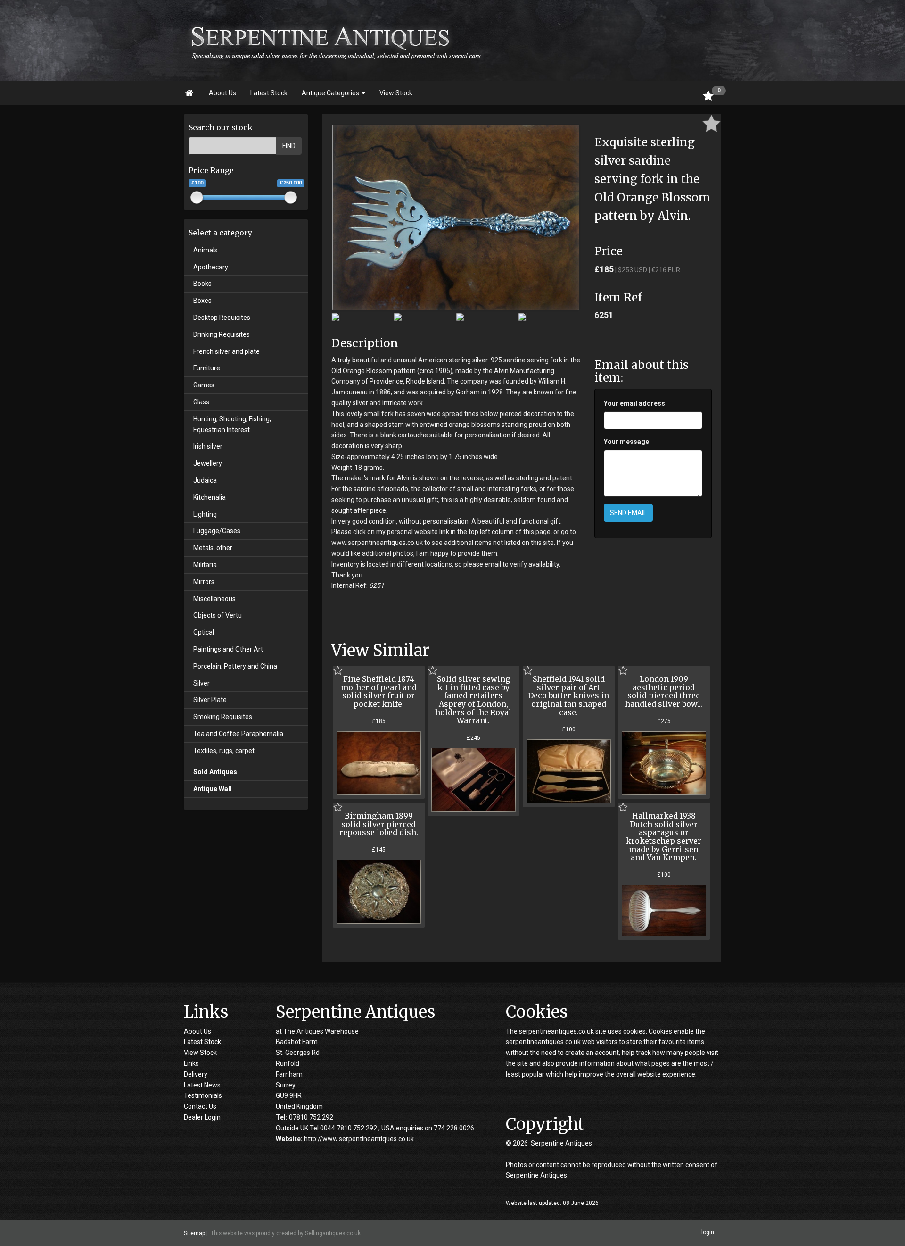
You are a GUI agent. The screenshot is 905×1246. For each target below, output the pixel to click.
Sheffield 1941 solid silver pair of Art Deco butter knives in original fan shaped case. (568, 695)
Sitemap (194, 1233)
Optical (203, 632)
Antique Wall (212, 789)
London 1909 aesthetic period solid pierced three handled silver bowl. (663, 691)
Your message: (627, 441)
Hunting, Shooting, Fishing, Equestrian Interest (232, 424)
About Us (222, 93)
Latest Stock (269, 93)
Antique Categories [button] (331, 93)
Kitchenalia (209, 497)
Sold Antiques (215, 772)
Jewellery (207, 463)
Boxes (202, 300)
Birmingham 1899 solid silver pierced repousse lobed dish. (378, 824)
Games (203, 385)
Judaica (205, 480)
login (707, 1232)
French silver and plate (226, 351)
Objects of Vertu (217, 615)
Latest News (202, 1085)
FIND (289, 146)
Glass (201, 402)
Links (191, 1063)
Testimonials (203, 1095)
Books (202, 283)
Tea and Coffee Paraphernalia (238, 733)
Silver (201, 683)
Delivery (195, 1074)
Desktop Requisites (221, 317)
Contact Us (200, 1106)
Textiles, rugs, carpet (224, 750)
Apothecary (210, 267)
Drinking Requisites (221, 334)
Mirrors (203, 581)
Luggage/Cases (216, 531)
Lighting (205, 514)
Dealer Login (202, 1117)
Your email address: (635, 403)
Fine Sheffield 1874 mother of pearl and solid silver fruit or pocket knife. (379, 691)
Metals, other (212, 548)
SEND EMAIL (628, 513)
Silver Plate (210, 699)
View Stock (395, 93)
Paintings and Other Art (228, 649)
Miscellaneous (214, 598)
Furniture (206, 368)
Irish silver (207, 446)
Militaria (205, 565)
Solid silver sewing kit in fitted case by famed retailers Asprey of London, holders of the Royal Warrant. (473, 699)
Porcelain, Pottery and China (235, 666)
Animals (205, 250)
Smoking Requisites (222, 716)
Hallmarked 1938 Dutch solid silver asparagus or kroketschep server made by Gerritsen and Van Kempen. (663, 836)
